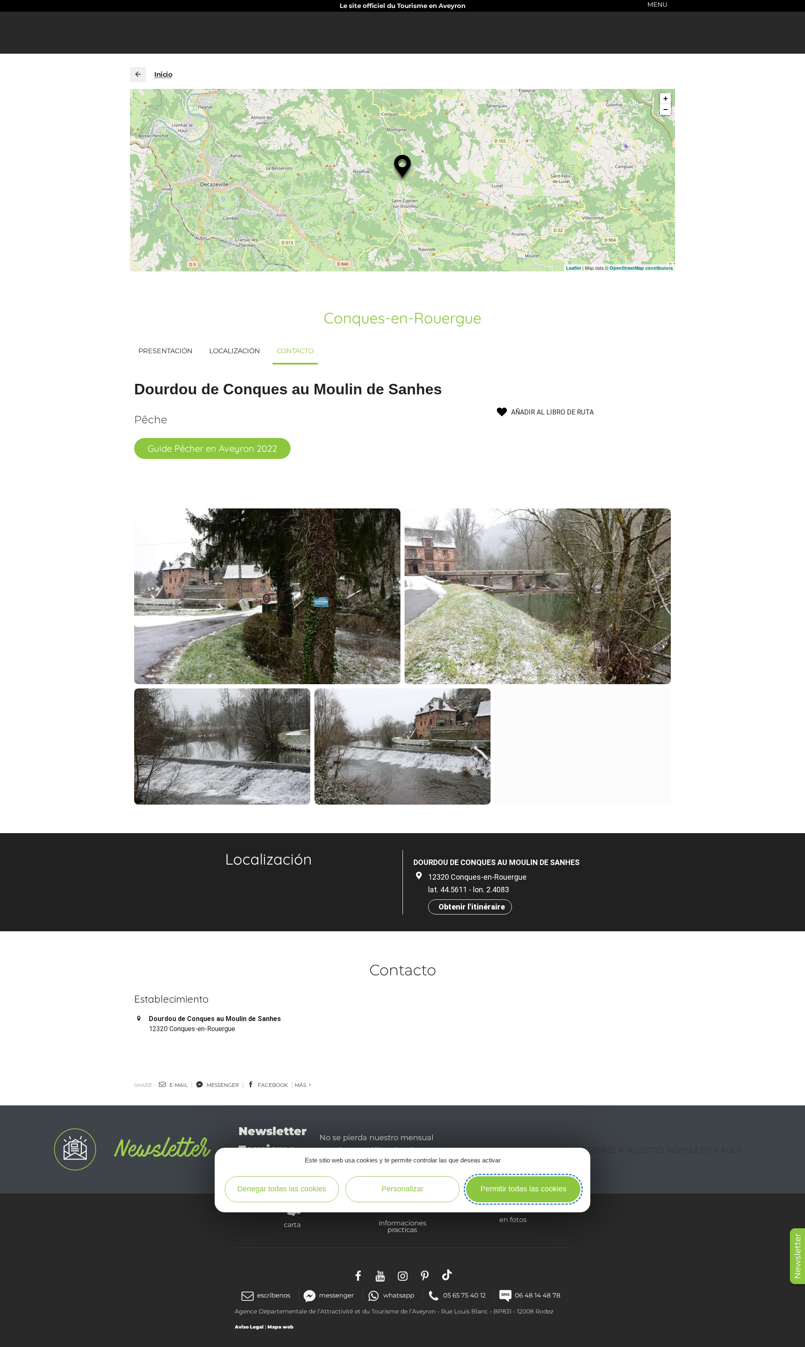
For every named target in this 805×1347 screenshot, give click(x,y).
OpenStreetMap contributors (641, 268)
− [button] (665, 109)
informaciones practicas (402, 1226)
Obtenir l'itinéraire (472, 906)
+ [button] (665, 98)
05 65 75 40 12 (464, 1295)
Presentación (165, 351)
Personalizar (402, 1189)
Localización (234, 351)
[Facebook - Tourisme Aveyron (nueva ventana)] (358, 1275)
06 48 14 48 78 (538, 1295)
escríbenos (273, 1295)
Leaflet (573, 268)
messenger (222, 1085)
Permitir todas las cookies (523, 1189)
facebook (272, 1085)
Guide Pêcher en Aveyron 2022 (212, 448)
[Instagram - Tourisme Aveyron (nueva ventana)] (403, 1275)
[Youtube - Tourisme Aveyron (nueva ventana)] (380, 1275)
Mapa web (280, 1327)
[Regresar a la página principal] (138, 74)
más (301, 1085)
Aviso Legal (249, 1327)
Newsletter (797, 1256)
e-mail (178, 1085)
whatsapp (398, 1295)
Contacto (295, 351)
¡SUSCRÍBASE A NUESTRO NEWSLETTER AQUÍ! (654, 1150)
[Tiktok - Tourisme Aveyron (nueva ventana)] (447, 1275)
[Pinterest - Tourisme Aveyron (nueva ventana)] (425, 1275)
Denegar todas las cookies (281, 1189)
